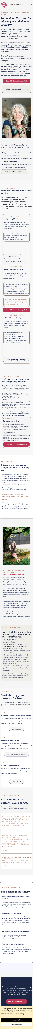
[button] (31, 5)
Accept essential (16, 1024)
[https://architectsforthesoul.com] (4, 4)
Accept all (16, 1020)
